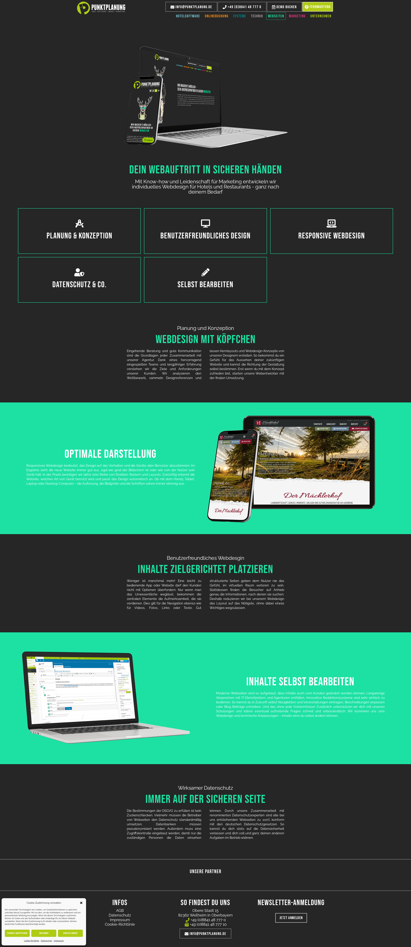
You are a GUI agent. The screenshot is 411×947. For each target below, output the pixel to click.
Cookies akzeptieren (17, 933)
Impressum (59, 941)
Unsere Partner (205, 871)
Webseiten (276, 16)
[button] (81, 902)
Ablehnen (43, 933)
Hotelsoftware (188, 16)
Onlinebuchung (216, 16)
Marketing (297, 16)
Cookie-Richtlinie (31, 941)
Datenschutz (46, 941)
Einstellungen (70, 933)
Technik (257, 16)
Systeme (239, 16)
